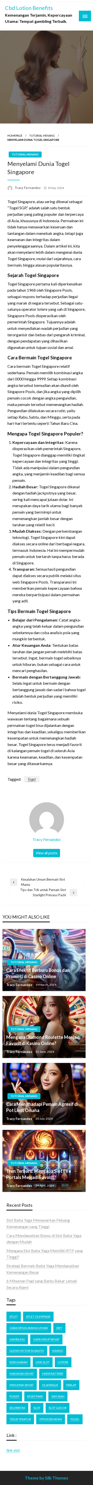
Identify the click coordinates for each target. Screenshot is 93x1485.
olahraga (50, 1385)
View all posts (47, 853)
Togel (32, 779)
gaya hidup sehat (46, 1339)
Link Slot (43, 1362)
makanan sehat (21, 1373)
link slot (13, 1450)
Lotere (63, 1362)
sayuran (57, 1396)
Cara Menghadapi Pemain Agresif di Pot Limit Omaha (42, 1107)
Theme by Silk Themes (46, 1478)
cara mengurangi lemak (28, 1328)
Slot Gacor (57, 1408)
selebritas (17, 1408)
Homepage (14, 135)
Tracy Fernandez (28, 188)
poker (14, 1396)
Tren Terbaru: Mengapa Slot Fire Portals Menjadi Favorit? (38, 1174)
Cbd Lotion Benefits (29, 8)
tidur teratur (20, 1419)
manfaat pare (52, 1373)
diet (59, 1328)
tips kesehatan (50, 1419)
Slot (36, 1408)
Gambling (17, 1339)
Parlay (71, 1385)
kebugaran (18, 1362)
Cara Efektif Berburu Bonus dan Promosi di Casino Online (38, 973)
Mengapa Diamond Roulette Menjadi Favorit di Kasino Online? (43, 1040)
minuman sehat (21, 1385)
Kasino (57, 1351)
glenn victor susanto (26, 1351)
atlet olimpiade (38, 1316)
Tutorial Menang (42, 135)
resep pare (35, 1396)
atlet (13, 1316)
